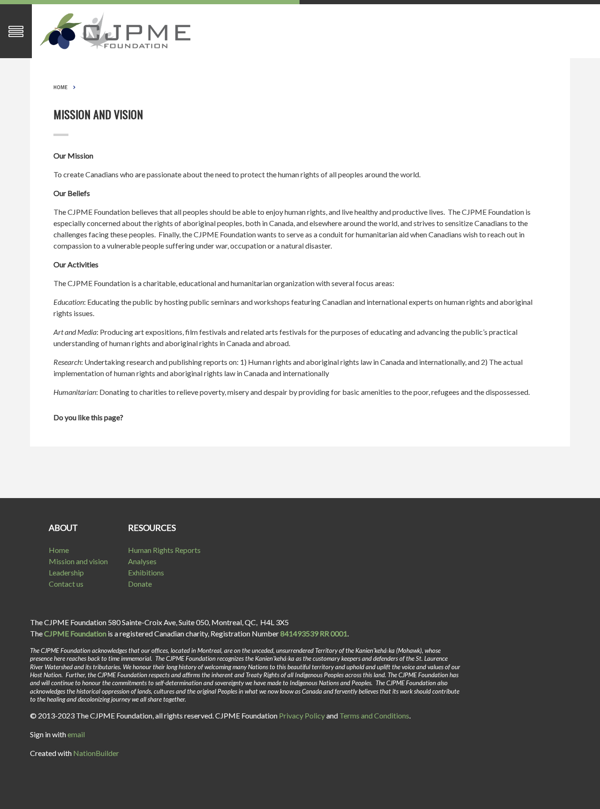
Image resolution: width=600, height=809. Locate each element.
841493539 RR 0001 (313, 633)
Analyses (142, 561)
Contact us (66, 583)
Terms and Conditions (374, 715)
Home (60, 87)
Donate (140, 583)
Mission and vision (78, 561)
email (76, 734)
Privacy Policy (302, 715)
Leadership (66, 572)
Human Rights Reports (164, 549)
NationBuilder (96, 753)
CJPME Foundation (75, 633)
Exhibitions (146, 572)
